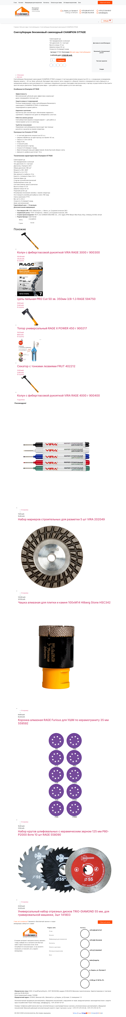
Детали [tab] (19, 77)
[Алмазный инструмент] (22, 11)
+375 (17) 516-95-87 (105, 10)
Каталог (21, 2)
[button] (66, 59)
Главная (16, 27)
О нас (15, 2)
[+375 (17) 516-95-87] (97, 10)
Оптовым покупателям (70, 2)
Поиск (58, 21)
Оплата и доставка (56, 2)
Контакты (46, 2)
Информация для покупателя (33, 2)
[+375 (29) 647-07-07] (80, 10)
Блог (79, 2)
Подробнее (21, 400)
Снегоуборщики (34, 27)
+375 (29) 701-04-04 (88, 12)
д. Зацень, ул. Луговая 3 (70, 10)
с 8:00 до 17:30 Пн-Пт (71, 12)
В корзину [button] (20, 260)
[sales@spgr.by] (97, 13)
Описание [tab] (20, 75)
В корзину (61, 60)
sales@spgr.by (103, 13)
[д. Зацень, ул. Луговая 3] (61, 11)
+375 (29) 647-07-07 (88, 10)
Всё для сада (24, 27)
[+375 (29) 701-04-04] (80, 13)
